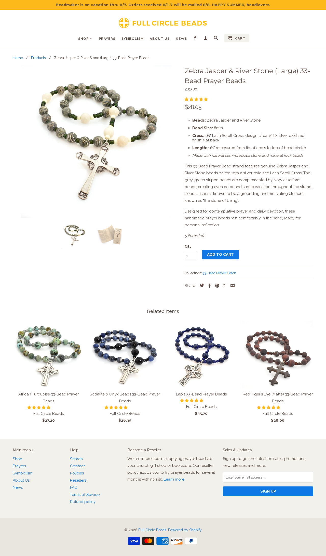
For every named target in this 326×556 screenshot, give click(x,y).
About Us (160, 39)
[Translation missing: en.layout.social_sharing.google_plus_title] (223, 286)
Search (76, 459)
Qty (188, 246)
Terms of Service (85, 494)
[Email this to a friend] (231, 286)
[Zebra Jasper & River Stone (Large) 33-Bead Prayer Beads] (96, 141)
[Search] (216, 39)
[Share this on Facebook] (208, 286)
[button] (197, 99)
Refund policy (83, 501)
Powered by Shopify (185, 530)
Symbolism (132, 39)
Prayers (107, 39)
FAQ (73, 487)
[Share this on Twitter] (200, 285)
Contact (77, 466)
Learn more (174, 479)
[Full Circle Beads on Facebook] (195, 39)
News (181, 39)
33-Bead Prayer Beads (219, 273)
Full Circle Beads (152, 530)
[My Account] (205, 39)
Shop (85, 39)
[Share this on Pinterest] (216, 286)
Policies (77, 473)
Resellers (78, 480)
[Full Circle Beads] (163, 21)
